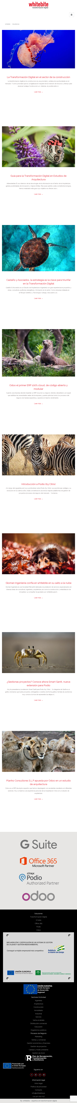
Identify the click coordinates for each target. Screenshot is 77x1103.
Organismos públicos (38, 1030)
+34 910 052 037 (38, 1096)
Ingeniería (38, 1000)
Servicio (38, 1017)
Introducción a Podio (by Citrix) (38, 484)
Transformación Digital (38, 917)
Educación (38, 1027)
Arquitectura (38, 1004)
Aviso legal (38, 1083)
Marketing (38, 1037)
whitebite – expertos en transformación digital (40, 1101)
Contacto (38, 1090)
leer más (38, 47)
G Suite (38, 920)
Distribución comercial (38, 1023)
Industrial (38, 1014)
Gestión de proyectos (38, 1046)
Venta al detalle (38, 1020)
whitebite (7, 24)
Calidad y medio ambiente (38, 1050)
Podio (38, 927)
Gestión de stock (38, 1053)
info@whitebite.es (38, 1093)
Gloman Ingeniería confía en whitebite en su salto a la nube (38, 582)
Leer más (38, 92)
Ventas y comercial (38, 1040)
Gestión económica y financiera (38, 1043)
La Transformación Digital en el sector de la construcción (38, 77)
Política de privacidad (38, 1087)
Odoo (38, 930)
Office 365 (38, 923)
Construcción (38, 1007)
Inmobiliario (38, 1010)
